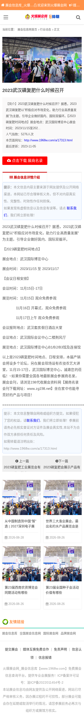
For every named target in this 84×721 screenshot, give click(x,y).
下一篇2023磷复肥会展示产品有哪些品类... (61, 465)
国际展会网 (50, 633)
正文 (57, 29)
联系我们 (33, 420)
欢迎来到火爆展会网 (52, 5)
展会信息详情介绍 (26, 177)
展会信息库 (9, 633)
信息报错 (45, 657)
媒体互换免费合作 (36, 649)
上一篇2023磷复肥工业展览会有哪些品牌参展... (22, 465)
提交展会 (11, 649)
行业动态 (45, 29)
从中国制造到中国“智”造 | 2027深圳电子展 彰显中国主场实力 (20, 526)
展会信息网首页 (27, 29)
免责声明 (60, 649)
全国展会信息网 (30, 633)
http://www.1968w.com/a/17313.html (48, 140)
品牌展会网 (68, 633)
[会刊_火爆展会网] (42, 17)
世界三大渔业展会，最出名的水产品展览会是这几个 (62, 526)
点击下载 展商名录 (27, 161)
